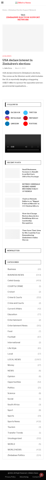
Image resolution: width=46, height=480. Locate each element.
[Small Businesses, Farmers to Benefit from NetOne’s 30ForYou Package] (12, 173)
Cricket (24, 292)
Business (24, 269)
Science (24, 393)
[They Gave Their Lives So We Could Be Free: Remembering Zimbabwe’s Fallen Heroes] (12, 234)
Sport (24, 410)
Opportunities (24, 382)
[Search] (43, 3)
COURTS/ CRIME (24, 286)
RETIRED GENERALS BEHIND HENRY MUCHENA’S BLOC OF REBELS (31, 187)
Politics (24, 388)
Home (4, 10)
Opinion (24, 376)
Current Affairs (24, 309)
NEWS (24, 371)
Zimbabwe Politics (24, 455)
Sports (24, 416)
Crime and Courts (24, 303)
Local (24, 354)
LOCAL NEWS (24, 359)
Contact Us (37, 477)
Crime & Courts (24, 297)
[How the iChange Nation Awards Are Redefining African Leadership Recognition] (12, 217)
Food (24, 331)
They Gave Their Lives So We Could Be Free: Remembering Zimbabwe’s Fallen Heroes (31, 235)
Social (24, 399)
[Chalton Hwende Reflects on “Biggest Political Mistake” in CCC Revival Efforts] (12, 202)
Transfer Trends (24, 433)
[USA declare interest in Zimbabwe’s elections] (23, 38)
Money (24, 365)
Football (24, 337)
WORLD (24, 444)
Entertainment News (24, 325)
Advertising (24, 477)
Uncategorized (24, 438)
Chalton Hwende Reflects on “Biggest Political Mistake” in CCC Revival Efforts (30, 202)
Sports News (24, 421)
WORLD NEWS (24, 450)
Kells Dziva (8, 68)
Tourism (24, 427)
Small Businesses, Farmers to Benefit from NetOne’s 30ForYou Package (30, 173)
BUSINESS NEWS (24, 275)
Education (24, 314)
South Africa (24, 404)
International (24, 342)
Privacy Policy (10, 477)
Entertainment (24, 320)
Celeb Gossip (24, 280)
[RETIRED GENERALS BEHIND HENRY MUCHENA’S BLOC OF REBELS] (12, 188)
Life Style (24, 348)
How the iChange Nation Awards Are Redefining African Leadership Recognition (30, 218)
